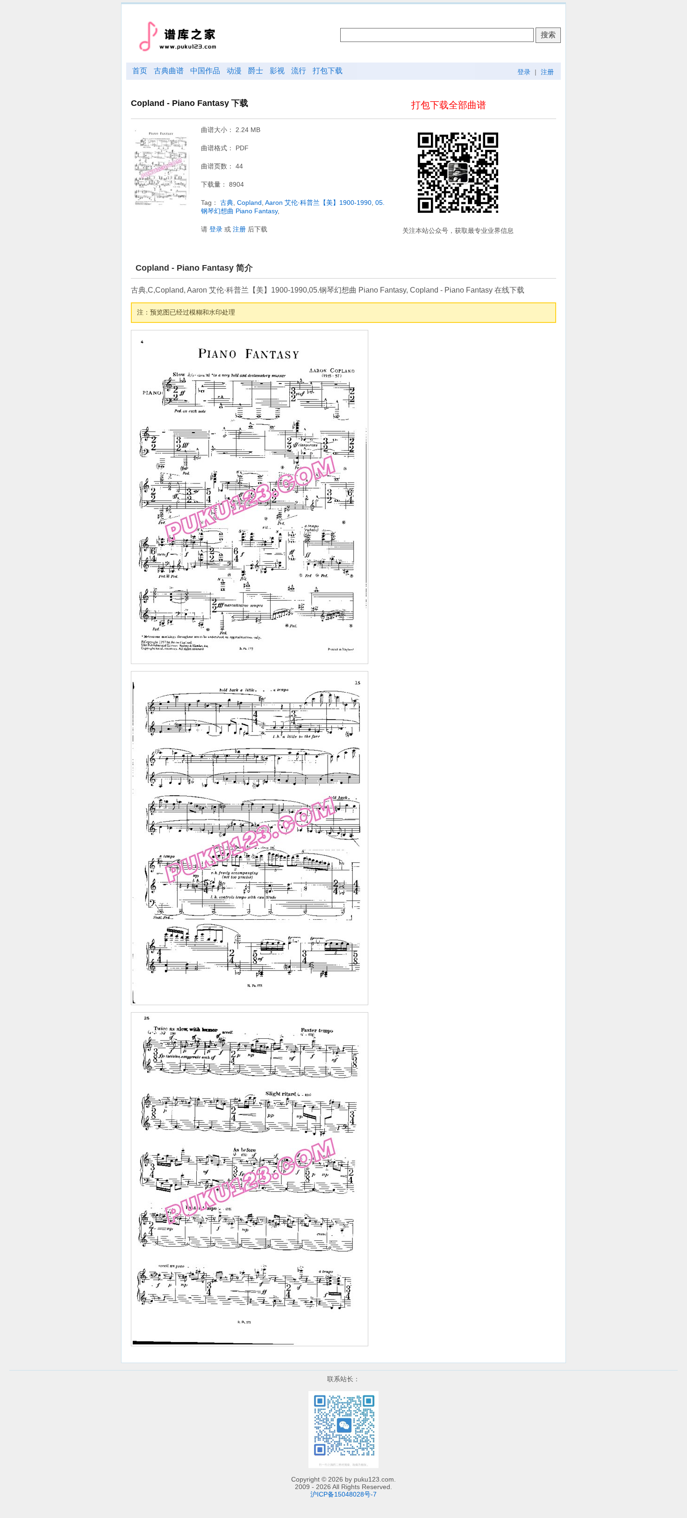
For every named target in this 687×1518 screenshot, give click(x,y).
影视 (277, 71)
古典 (226, 202)
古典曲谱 (169, 71)
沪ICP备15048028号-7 (343, 1494)
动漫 (234, 71)
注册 (547, 72)
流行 (298, 71)
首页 (139, 71)
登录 (523, 72)
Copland (249, 202)
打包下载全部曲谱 (448, 105)
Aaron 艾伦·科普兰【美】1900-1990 (318, 202)
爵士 (255, 71)
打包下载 (328, 71)
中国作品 (205, 71)
